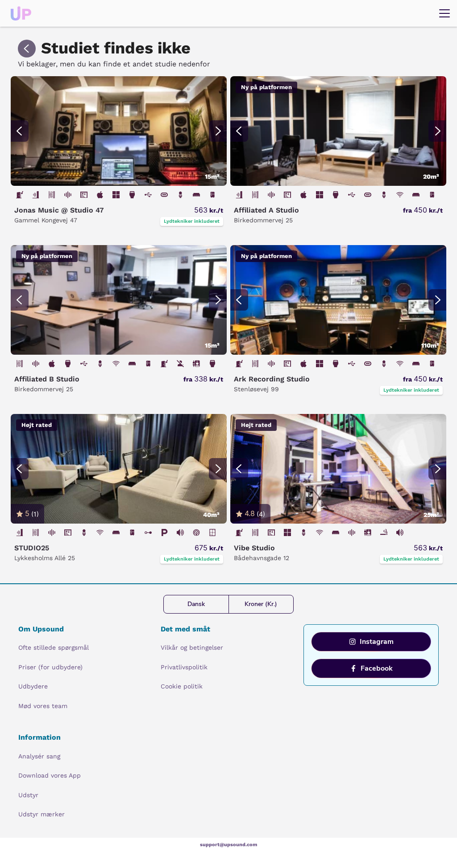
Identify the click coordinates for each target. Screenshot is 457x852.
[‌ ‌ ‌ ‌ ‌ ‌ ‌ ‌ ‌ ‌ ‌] (119, 131)
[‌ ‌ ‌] (338, 131)
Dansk (196, 604)
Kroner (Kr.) (261, 604)
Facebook (377, 668)
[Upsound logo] (21, 13)
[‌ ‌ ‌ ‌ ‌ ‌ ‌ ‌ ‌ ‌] (338, 469)
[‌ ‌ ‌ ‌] (119, 300)
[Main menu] (444, 13)
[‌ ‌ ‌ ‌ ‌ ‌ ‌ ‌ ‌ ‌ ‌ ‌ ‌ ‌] (119, 469)
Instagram (377, 642)
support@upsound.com (228, 845)
